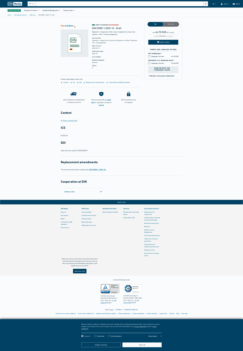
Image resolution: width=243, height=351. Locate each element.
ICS (73, 82)
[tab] (83, 191)
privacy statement (140, 326)
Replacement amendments (95, 82)
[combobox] (122, 3)
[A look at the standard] (74, 40)
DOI (80, 82)
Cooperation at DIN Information (119, 82)
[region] (121, 332)
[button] (225, 4)
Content (65, 82)
